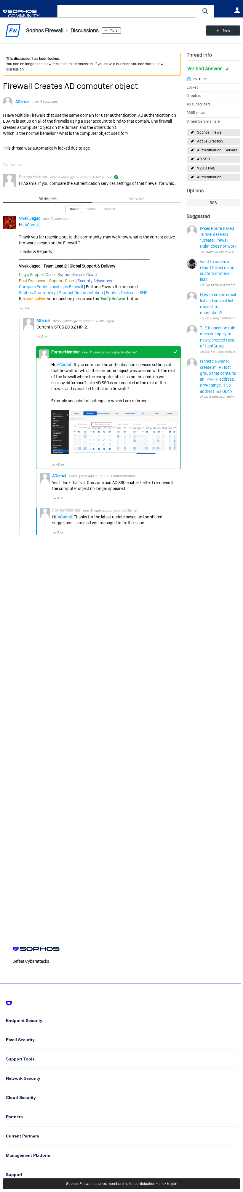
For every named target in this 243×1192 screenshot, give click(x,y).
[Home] (29, 13)
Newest (109, 209)
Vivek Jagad (30, 218)
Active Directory (210, 141)
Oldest (74, 209)
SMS (143, 292)
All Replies (48, 198)
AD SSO (203, 159)
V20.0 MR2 (206, 168)
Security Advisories (95, 280)
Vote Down (28, 308)
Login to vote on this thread (195, 78)
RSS (213, 203)
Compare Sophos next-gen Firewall (51, 286)
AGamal (22, 101)
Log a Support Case (37, 274)
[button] (205, 11)
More (114, 30)
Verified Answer (205, 68)
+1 (175, 352)
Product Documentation (81, 292)
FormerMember (123, 476)
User (237, 10)
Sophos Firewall (210, 132)
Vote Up (21, 308)
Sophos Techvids (121, 292)
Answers (136, 198)
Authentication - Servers (217, 150)
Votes (91, 209)
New (226, 30)
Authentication (209, 177)
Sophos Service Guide (77, 274)
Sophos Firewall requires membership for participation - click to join (121, 1183)
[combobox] (126, 11)
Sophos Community (37, 292)
